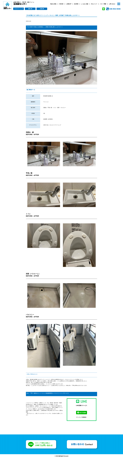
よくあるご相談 (84, 3)
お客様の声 (68, 3)
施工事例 (76, 3)
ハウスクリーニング (18, 8)
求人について (94, 3)
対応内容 (61, 3)
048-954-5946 (115, 9)
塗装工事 (30, 8)
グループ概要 (103, 3)
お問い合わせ (112, 3)
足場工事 (42, 8)
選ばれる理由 (53, 3)
